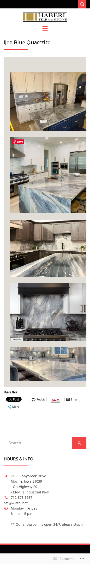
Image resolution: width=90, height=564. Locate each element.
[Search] (82, 4)
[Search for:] (38, 443)
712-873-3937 (21, 497)
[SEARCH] (79, 443)
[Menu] (45, 28)
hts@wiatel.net (16, 503)
